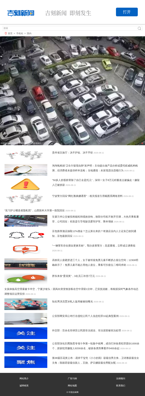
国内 (29, 33)
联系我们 (120, 385)
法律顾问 (120, 378)
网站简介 (24, 378)
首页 (10, 33)
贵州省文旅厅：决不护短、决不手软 (73, 152)
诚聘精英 (24, 385)
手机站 (19, 33)
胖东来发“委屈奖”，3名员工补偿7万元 (74, 276)
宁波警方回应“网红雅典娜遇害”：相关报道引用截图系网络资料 (87, 196)
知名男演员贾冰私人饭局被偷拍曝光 (73, 301)
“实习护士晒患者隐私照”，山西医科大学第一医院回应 (34, 210)
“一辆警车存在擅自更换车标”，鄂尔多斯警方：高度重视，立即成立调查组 (93, 245)
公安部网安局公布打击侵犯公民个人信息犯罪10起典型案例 (85, 316)
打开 (127, 12)
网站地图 (72, 385)
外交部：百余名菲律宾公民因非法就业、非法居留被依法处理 (87, 330)
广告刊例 (72, 378)
